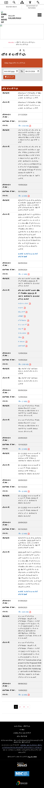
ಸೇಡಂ (20, 337)
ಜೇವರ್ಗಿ (21, 312)
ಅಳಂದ (21, 308)
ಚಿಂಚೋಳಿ (21, 316)
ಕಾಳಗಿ (21, 329)
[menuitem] (6, 2)
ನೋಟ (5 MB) (23, 533)
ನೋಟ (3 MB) (23, 449)
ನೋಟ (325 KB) (23, 612)
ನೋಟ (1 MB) (23, 274)
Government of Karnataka (31, 7)
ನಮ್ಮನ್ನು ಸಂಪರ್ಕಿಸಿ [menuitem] (22, 733)
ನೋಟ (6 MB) (23, 491)
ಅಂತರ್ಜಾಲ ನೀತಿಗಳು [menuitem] (22, 726)
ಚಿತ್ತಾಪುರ (22, 320)
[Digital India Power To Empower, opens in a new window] (22, 783)
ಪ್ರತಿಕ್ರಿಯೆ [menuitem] (22, 736)
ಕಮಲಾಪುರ (22, 333)
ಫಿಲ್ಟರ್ (10, 77)
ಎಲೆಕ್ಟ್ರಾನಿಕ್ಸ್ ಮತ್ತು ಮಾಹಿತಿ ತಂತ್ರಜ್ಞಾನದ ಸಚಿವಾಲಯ (22, 747)
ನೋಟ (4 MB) (23, 196)
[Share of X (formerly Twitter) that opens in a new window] (23, 50)
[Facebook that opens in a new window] (20, 50)
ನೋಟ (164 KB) (23, 126)
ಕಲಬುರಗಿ (22, 325)
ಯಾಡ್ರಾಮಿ (21, 346)
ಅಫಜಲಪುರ (23, 303)
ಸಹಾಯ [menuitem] (22, 730)
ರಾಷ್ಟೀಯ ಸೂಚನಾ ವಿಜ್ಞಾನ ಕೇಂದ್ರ (31, 745)
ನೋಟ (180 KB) (23, 364)
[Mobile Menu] (39, 15)
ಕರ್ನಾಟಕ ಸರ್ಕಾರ (11, 7)
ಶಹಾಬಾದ (21, 342)
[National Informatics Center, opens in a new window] (22, 774)
